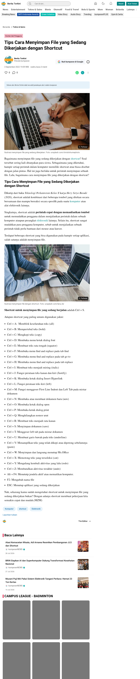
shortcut (75, 158)
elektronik (43, 220)
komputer (75, 201)
